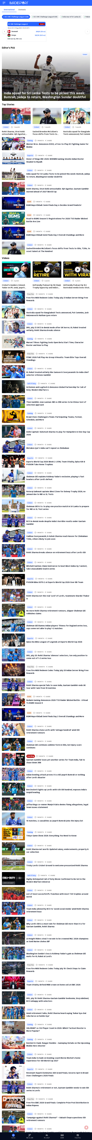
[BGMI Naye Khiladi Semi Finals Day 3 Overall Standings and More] (13, 233)
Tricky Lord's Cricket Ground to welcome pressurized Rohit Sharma (57, 865)
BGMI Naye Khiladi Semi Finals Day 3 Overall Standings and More (55, 235)
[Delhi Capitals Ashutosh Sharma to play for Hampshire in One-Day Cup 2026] (13, 431)
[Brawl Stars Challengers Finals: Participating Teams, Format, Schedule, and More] (13, 416)
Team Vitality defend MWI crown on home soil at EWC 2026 (53, 984)
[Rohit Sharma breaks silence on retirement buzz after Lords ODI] (13, 550)
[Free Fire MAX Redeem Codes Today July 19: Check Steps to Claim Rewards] (13, 967)
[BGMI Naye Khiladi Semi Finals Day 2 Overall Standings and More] (13, 714)
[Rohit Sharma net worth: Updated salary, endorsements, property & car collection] (13, 848)
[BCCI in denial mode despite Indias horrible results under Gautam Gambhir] (13, 520)
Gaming (30, 140)
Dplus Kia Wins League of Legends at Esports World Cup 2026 (54, 642)
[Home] (19, 3)
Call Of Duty (31, 383)
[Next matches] (87, 31)
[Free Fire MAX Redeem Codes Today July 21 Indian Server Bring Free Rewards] (13, 297)
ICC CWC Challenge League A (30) (17, 17)
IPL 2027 (47, 1138)
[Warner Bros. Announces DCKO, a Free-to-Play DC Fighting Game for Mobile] (13, 143)
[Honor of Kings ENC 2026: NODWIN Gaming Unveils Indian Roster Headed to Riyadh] (13, 158)
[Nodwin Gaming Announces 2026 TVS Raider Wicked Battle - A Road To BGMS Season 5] (13, 699)
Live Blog (30, 756)
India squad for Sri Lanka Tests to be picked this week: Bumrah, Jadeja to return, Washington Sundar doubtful (45, 95)
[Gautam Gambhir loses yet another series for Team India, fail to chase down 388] (13, 759)
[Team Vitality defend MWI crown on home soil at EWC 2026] (13, 982)
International (9, 10)
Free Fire (30, 294)
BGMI (29, 202)
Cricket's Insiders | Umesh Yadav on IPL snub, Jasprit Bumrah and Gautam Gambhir (15, 286)
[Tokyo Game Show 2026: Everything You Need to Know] (13, 833)
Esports (30, 155)
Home (13, 1138)
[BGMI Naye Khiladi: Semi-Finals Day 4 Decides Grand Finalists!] (13, 203)
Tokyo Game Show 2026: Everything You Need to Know (51, 835)
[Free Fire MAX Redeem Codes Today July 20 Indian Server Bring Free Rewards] (13, 669)
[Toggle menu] (4, 3)
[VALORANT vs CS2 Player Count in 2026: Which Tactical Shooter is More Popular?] (13, 1027)
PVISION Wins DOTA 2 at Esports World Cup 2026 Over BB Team (54, 582)
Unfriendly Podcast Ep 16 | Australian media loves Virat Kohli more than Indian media (76, 286)
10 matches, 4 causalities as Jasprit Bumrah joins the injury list (54, 820)
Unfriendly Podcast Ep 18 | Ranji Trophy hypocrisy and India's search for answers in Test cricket (47, 286)
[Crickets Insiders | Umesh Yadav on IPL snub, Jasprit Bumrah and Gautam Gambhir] (16, 269)
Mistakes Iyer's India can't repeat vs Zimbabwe (47, 448)
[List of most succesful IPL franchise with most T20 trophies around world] (13, 893)
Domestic (22, 10)
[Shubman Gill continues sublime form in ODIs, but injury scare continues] (13, 744)
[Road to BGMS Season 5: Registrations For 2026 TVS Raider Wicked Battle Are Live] (13, 218)
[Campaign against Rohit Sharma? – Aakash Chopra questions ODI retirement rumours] (13, 1117)
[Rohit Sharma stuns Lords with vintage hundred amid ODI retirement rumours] (13, 729)
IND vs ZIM (29, 1138)
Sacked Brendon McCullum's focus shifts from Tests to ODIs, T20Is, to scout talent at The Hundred (46, 132)
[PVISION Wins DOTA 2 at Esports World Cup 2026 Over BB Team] (13, 580)
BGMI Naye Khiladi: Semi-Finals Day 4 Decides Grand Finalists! (53, 205)
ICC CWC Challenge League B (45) (45, 17)
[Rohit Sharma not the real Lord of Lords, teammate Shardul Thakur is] (13, 595)
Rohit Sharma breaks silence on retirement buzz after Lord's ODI (56, 552)
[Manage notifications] (86, 1127)
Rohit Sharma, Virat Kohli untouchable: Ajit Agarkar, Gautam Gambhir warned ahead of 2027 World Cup (16, 132)
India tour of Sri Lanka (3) (71, 17)
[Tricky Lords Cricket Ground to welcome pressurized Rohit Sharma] (13, 863)
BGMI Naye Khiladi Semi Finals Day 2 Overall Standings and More (55, 716)
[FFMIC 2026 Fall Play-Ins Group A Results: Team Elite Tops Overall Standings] (13, 356)
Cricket (85, 54)
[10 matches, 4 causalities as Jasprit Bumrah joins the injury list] (13, 818)
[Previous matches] (4, 31)
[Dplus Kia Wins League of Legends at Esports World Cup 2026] (13, 640)
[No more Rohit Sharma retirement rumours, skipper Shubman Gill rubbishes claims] (13, 610)
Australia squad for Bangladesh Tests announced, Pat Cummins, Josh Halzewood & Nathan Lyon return (77, 132)
